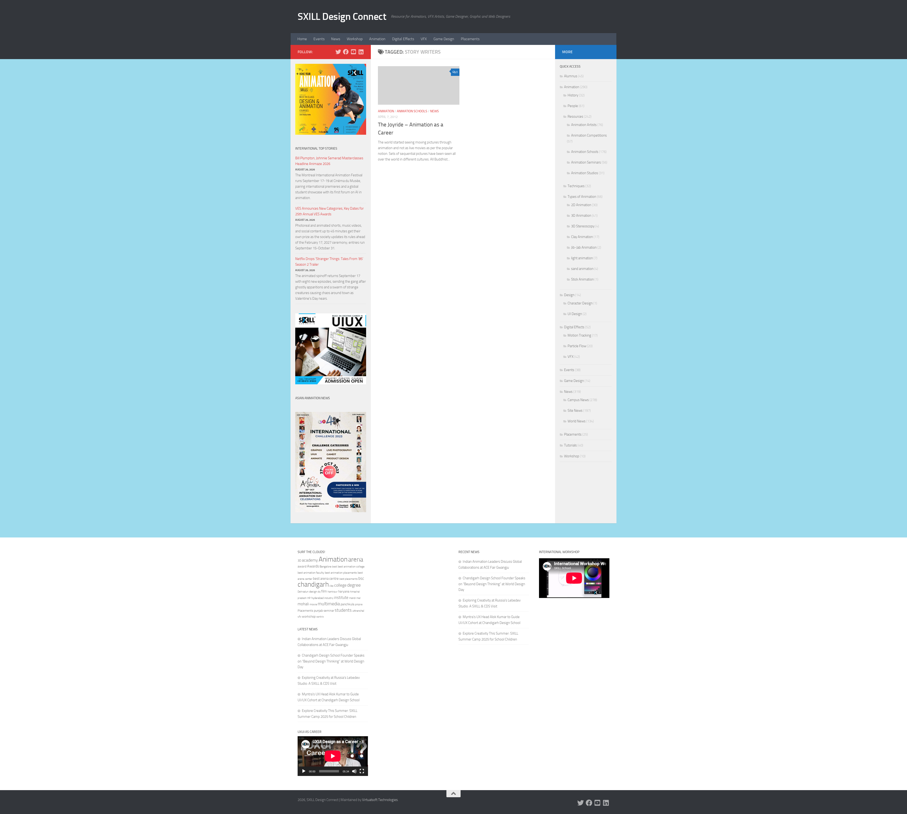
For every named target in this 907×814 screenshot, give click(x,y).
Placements (470, 39)
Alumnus (570, 76)
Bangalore (325, 566)
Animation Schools (412, 111)
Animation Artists (584, 125)
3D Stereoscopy (583, 226)
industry (328, 598)
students (343, 610)
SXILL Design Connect (342, 16)
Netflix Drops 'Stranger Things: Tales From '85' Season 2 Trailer (329, 262)
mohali (303, 604)
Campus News (578, 400)
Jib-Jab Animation (584, 247)
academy (310, 560)
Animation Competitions (589, 135)
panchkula (347, 604)
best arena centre (326, 578)
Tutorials (570, 445)
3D (299, 560)
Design (569, 295)
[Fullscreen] (361, 771)
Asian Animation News (312, 398)
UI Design (575, 314)
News (335, 39)
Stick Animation (582, 279)
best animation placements (341, 572)
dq (319, 591)
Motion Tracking (579, 335)
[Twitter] (338, 52)
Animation (377, 39)
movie (313, 604)
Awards (313, 566)
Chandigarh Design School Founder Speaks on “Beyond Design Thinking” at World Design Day (331, 661)
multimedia (329, 603)
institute (341, 597)
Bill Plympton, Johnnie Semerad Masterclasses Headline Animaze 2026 (329, 161)
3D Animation (581, 215)
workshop (309, 617)
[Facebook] (346, 52)
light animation (582, 258)
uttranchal (358, 610)
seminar (329, 610)
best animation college (351, 566)
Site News (575, 410)
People (573, 106)
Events (319, 39)
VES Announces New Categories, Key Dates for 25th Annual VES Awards (329, 211)
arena (355, 559)
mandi (352, 598)
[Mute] (354, 771)
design (313, 591)
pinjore (359, 604)
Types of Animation (582, 197)
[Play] (303, 771)
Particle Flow (577, 346)
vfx (299, 616)
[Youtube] (353, 52)
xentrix (320, 616)
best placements (348, 578)
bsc (361, 578)
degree (354, 585)
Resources (575, 116)
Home (302, 39)
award (302, 566)
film (324, 591)
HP (309, 598)
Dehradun (303, 591)
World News (577, 421)
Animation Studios (584, 173)
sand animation (582, 269)
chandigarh (313, 584)
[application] (333, 756)
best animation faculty (311, 572)
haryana (343, 591)
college (340, 585)
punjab (318, 611)
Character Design (580, 303)
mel (358, 598)
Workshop (355, 39)
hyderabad (317, 598)
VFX (424, 39)
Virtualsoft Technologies (380, 800)
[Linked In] (361, 52)
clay (331, 585)
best (334, 566)
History (573, 95)
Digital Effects (403, 39)
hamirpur (333, 591)
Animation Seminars (586, 162)
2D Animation (581, 205)
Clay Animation (582, 237)
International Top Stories (316, 149)
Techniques (576, 186)
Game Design (443, 39)
